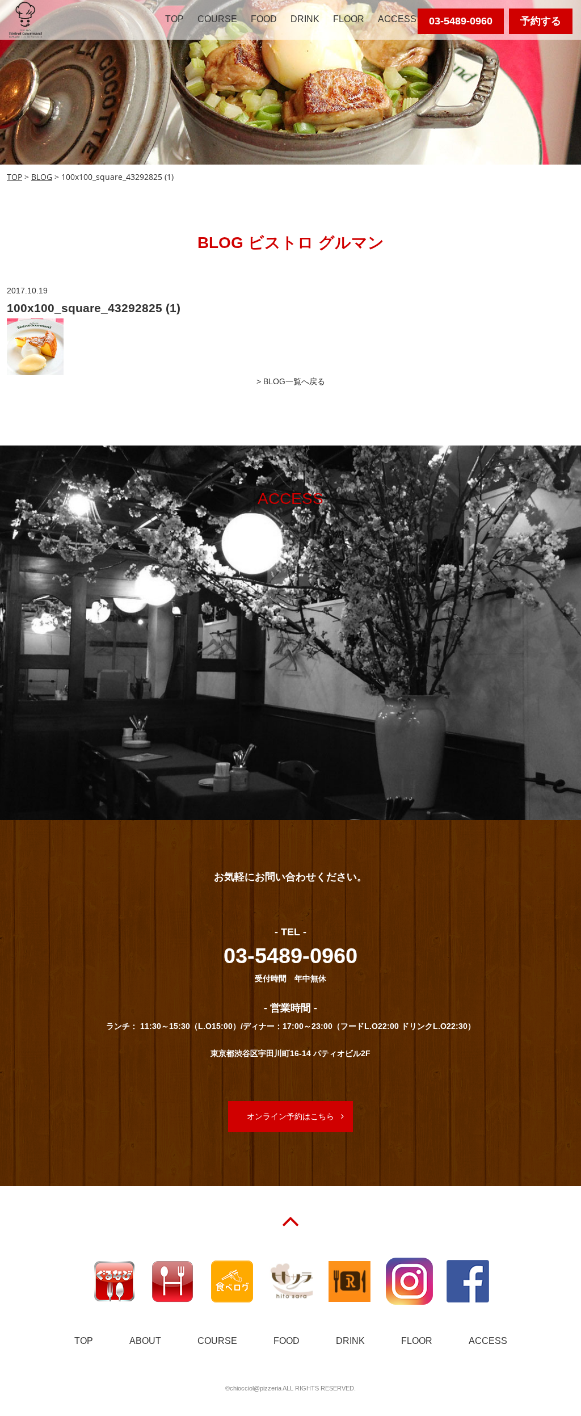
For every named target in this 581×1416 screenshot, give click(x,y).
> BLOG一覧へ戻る (290, 381)
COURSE (217, 19)
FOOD (264, 19)
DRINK (304, 19)
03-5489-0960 (460, 21)
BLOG (41, 176)
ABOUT (145, 1341)
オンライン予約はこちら (290, 1116)
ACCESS (397, 19)
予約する (540, 21)
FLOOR (348, 19)
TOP (174, 19)
